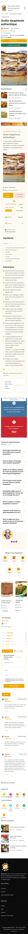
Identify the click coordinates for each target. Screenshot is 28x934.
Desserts (3, 912)
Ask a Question (19, 651)
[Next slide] (26, 89)
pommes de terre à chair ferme (15, 247)
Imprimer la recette (13, 45)
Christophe (6, 28)
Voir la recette (13, 40)
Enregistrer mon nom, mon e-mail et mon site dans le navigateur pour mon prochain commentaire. (14, 680)
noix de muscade (13, 258)
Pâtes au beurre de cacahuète (17, 827)
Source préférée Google (7, 895)
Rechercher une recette (7, 915)
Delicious (22, 154)
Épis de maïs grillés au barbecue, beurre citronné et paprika (17, 103)
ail (9, 254)
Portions (6, 243)
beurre (9, 261)
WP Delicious (14, 929)
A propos (3, 888)
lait (8, 252)
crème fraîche (11, 250)
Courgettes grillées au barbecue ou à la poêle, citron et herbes (17, 113)
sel (7, 256)
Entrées (3, 905)
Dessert (10, 796)
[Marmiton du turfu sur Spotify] (14, 123)
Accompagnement (5, 16)
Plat (24, 796)
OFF (10, 444)
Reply (7, 711)
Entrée (17, 796)
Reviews (6, 694)
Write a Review (8, 651)
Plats (2, 909)
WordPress (14, 931)
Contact (3, 891)
